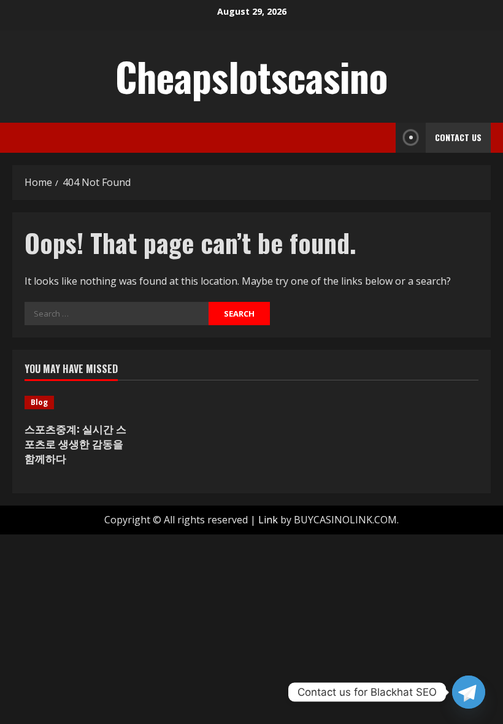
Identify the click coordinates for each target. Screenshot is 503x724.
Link (268, 519)
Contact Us (458, 137)
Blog (39, 402)
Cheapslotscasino (251, 76)
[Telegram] (468, 692)
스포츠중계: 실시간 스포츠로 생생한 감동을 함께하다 (75, 443)
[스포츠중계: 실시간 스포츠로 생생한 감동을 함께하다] (77, 402)
